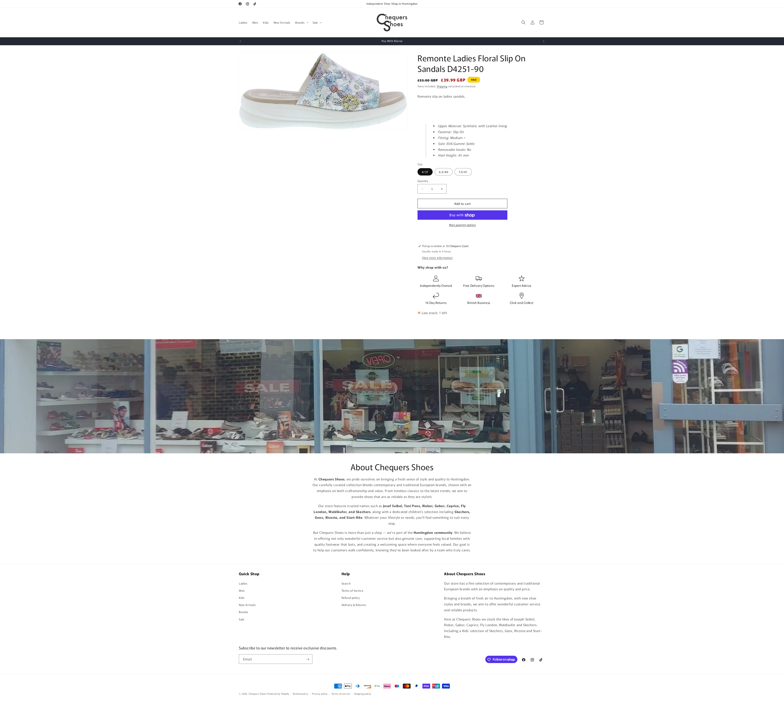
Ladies (243, 583)
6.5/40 (443, 172)
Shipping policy (362, 693)
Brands (243, 612)
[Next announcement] (543, 41)
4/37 (425, 172)
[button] (301, 22)
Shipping (442, 86)
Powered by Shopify (278, 693)
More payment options (462, 225)
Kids (241, 597)
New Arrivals (247, 605)
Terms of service (341, 693)
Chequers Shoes (258, 693)
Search (346, 583)
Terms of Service (352, 590)
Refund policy (351, 597)
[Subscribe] (307, 659)
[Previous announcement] (240, 41)
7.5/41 (463, 172)
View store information (437, 258)
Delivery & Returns (354, 605)
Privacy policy (319, 693)
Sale (241, 619)
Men (242, 590)
